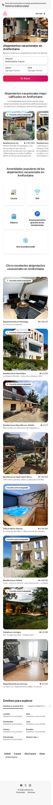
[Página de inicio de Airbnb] (5, 13)
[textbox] (14, 70)
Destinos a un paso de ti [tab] (13, 706)
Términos (31, 792)
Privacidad (20, 792)
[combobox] (25, 61)
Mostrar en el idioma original (17, 6)
